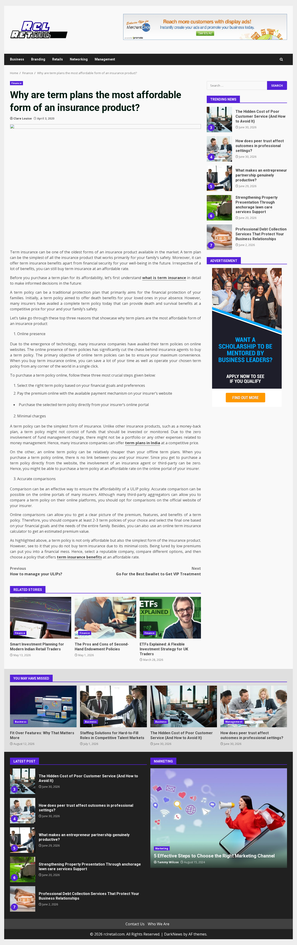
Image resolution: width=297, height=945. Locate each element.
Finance (16, 83)
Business (17, 59)
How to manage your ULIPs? (36, 571)
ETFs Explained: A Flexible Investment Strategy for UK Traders (170, 618)
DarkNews (173, 934)
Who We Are (158, 923)
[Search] (281, 59)
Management (105, 59)
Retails (57, 59)
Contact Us (135, 923)
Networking (79, 59)
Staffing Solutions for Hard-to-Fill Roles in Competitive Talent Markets (113, 706)
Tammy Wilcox (168, 862)
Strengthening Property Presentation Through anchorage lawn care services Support (219, 207)
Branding (38, 59)
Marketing (161, 848)
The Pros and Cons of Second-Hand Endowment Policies (105, 618)
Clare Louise (22, 118)
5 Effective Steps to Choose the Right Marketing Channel (218, 818)
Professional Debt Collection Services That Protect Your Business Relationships (219, 237)
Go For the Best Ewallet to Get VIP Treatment (158, 571)
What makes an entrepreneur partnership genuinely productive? (219, 178)
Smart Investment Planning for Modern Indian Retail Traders (40, 618)
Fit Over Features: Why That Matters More (43, 706)
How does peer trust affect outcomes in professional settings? (219, 149)
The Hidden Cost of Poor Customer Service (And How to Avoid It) (219, 119)
